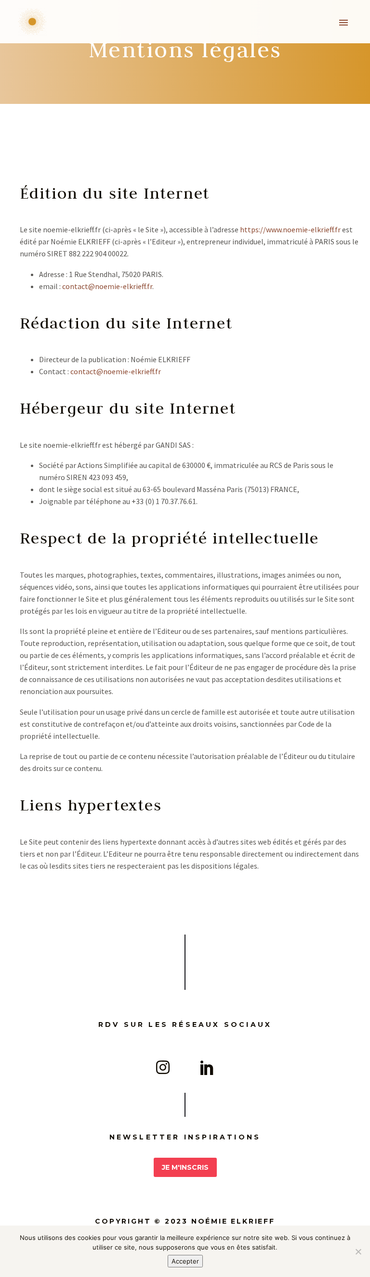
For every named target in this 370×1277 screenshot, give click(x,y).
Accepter (185, 1261)
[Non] (358, 1251)
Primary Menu (343, 22)
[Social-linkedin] (207, 1067)
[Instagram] (163, 1067)
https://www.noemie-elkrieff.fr (290, 229)
